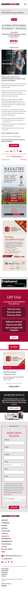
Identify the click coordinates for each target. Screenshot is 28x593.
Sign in (3, 551)
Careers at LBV (5, 531)
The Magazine (5, 523)
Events (7, 10)
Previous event (5, 159)
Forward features (6, 544)
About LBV (4, 520)
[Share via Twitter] (14, 151)
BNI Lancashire (17, 156)
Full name (7, 439)
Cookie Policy (4, 570)
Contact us (4, 533)
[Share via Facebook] (17, 151)
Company (7, 454)
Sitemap (3, 576)
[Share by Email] (20, 151)
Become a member (6, 549)
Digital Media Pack (6, 541)
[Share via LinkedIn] (11, 151)
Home (3, 10)
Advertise (4, 525)
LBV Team (4, 528)
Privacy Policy (5, 568)
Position (7, 447)
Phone (6, 476)
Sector (6, 461)
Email (6, 469)
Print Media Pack (6, 538)
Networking (14, 19)
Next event (23, 159)
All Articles (4, 574)
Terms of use (4, 572)
